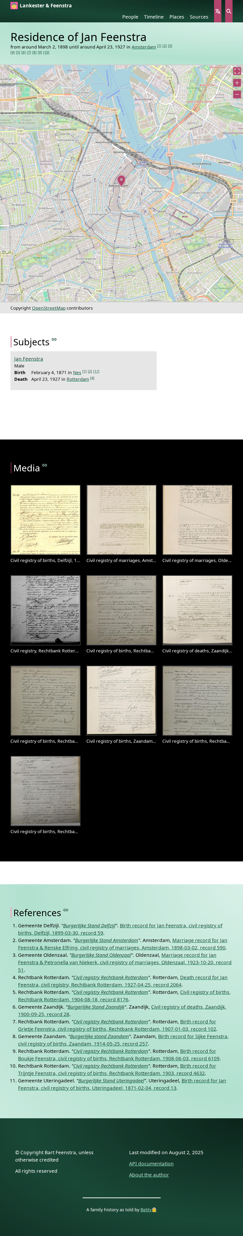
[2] (165, 45)
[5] (18, 52)
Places (176, 16)
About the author (149, 1174)
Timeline (154, 16)
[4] (12, 52)
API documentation (151, 1163)
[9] (40, 52)
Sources (199, 16)
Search (229, 11)
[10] (46, 52)
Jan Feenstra (28, 358)
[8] (34, 52)
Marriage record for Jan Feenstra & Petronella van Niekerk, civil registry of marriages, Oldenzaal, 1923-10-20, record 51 (125, 962)
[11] (96, 371)
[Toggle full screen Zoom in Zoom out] (121, 183)
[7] (29, 52)
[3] (170, 45)
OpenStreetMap (48, 308)
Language (217, 11)
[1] (159, 45)
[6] (23, 52)
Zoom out (237, 94)
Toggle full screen (237, 71)
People (130, 16)
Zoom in (237, 83)
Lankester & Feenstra (46, 5)
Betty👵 (148, 1209)
